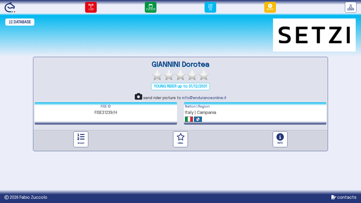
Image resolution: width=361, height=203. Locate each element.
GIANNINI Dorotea (180, 64)
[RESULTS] (80, 139)
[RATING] (180, 139)
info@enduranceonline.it (204, 98)
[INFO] (280, 139)
